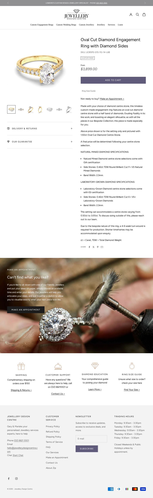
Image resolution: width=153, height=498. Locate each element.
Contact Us (52, 462)
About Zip (51, 468)
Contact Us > (58, 393)
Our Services (52, 452)
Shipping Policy (53, 436)
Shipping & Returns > (21, 390)
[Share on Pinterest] (98, 247)
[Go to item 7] (69, 109)
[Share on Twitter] (93, 247)
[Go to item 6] (59, 109)
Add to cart (113, 80)
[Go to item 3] (30, 109)
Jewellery (101, 25)
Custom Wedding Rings (66, 25)
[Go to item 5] (49, 109)
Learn (120, 25)
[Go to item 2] (21, 109)
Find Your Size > (132, 389)
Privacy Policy (53, 426)
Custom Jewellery (86, 25)
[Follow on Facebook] (8, 478)
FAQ (48, 447)
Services (111, 25)
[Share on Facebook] (89, 247)
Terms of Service (54, 442)
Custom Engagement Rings (41, 25)
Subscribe (87, 448)
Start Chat (18, 455)
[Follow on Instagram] (16, 478)
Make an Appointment (26, 310)
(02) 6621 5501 (101, 3)
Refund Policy (53, 431)
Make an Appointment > (112, 98)
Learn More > (95, 389)
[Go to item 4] (40, 109)
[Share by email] (102, 247)
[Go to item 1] (11, 109)
